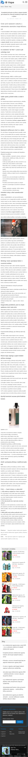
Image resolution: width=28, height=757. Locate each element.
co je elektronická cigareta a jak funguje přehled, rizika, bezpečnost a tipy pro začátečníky (13, 681)
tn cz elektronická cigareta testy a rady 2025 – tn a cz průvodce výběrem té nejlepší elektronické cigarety (14, 647)
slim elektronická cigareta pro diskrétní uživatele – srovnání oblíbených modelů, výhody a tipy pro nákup (13, 696)
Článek (6, 6)
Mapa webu (12, 733)
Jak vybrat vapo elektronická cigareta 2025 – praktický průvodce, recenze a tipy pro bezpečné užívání (14, 674)
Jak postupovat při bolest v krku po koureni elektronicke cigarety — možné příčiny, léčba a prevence (14, 689)
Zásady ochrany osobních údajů (21, 732)
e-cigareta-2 (3, 733)
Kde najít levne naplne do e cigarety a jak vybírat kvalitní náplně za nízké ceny (13, 537)
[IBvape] (7, 3)
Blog (10, 6)
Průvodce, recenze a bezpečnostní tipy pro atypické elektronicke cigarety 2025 (14, 661)
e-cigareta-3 (3, 731)
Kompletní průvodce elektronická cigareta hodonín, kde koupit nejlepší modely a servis (14, 654)
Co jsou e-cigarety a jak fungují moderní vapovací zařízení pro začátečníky (13, 667)
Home (2, 6)
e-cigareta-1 (3, 736)
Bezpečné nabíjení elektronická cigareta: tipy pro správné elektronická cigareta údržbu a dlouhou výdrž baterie (14, 532)
